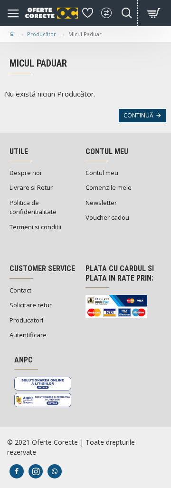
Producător (41, 34)
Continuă (138, 115)
